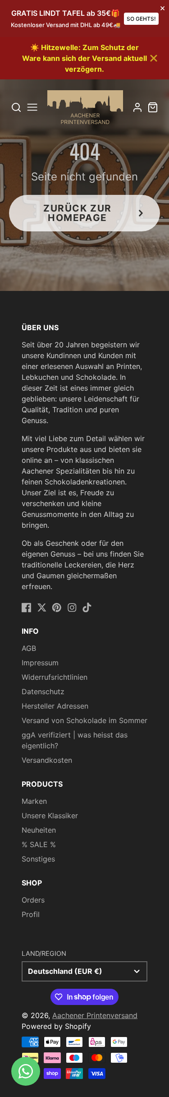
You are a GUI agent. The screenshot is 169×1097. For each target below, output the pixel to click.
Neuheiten (39, 829)
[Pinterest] (57, 608)
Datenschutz (43, 691)
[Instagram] (72, 608)
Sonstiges (38, 858)
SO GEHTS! (141, 18)
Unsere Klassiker (50, 815)
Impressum (40, 662)
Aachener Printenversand (94, 1015)
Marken (34, 801)
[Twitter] (42, 608)
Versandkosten (47, 760)
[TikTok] (87, 608)
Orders (33, 899)
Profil (31, 914)
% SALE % (39, 844)
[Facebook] (27, 608)
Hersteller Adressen (55, 705)
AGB (29, 648)
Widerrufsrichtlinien (54, 677)
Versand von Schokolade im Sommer (84, 720)
